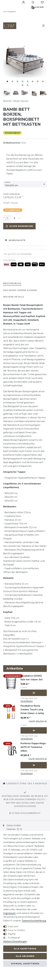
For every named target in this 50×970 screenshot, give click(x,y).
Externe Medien (16, 930)
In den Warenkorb (21, 226)
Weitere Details (13, 297)
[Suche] (33, 2)
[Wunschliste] (42, 2)
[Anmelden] (24, 2)
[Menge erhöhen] (14, 218)
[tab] (12, 283)
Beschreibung (12, 283)
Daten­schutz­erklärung (34, 920)
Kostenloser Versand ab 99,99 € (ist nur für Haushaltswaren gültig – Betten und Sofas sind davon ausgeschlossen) (25, 801)
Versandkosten (26, 254)
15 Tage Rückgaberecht (26, 813)
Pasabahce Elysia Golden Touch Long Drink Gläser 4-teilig (32, 710)
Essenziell (13, 926)
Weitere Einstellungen (15, 941)
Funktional (14, 937)
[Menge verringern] (19, 218)
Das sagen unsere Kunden (20, 290)
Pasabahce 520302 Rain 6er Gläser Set (32, 678)
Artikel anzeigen (34, 730)
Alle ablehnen (25, 956)
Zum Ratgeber (9, 12)
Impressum (9, 913)
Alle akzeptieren (25, 948)
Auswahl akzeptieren (25, 963)
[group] (11, 682)
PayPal (11, 934)
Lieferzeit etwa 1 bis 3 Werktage (26, 783)
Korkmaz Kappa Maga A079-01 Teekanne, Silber (33, 747)
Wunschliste (17, 240)
